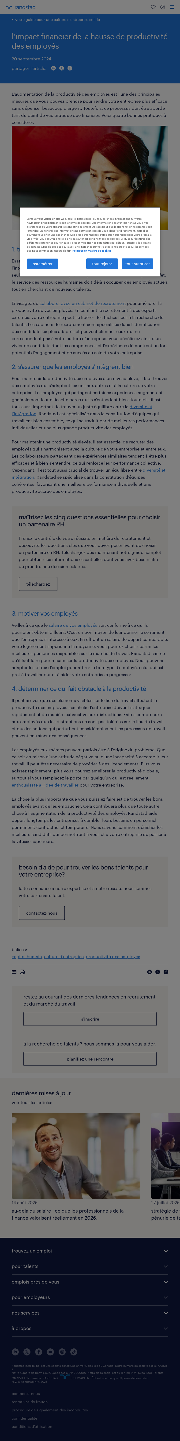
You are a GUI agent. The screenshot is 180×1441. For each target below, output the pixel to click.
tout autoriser (137, 263)
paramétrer (42, 263)
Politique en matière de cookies (91, 250)
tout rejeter (102, 263)
